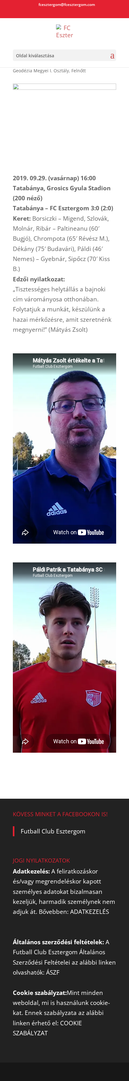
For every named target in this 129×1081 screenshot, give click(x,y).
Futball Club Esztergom (53, 831)
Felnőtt (78, 71)
